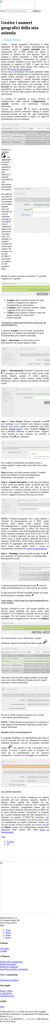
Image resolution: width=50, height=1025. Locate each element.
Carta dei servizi (7, 996)
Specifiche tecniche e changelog (14, 969)
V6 (8, 844)
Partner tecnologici (8, 964)
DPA (2, 1007)
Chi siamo (4, 948)
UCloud (10, 841)
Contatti (3, 951)
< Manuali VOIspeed (11, 39)
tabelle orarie (15, 429)
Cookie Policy (6, 993)
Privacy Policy (6, 991)
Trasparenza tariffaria (9, 980)
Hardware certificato (9, 967)
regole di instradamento (21, 69)
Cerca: (3, 11)
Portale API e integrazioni (11, 962)
